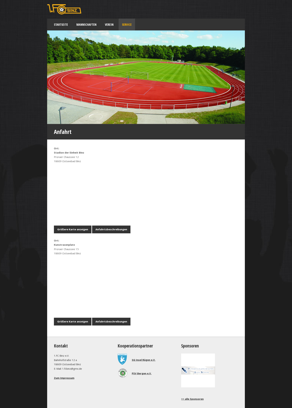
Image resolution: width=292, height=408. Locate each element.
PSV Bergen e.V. (142, 373)
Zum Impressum (64, 378)
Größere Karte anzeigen (72, 229)
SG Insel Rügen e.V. (143, 360)
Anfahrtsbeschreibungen (111, 229)
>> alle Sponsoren (192, 399)
